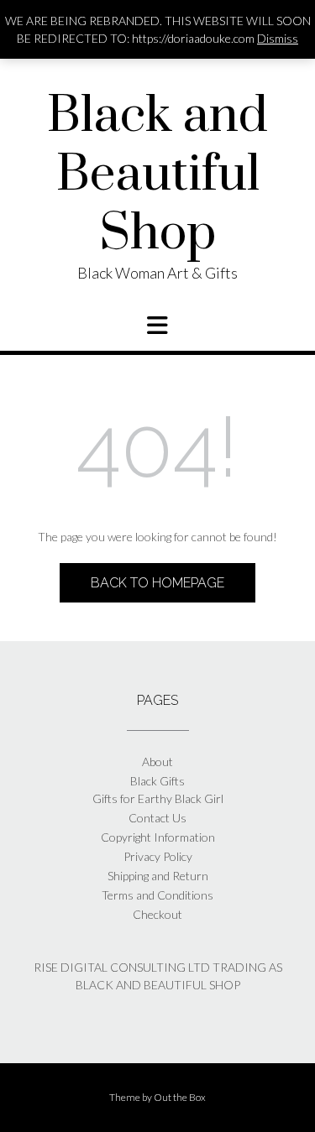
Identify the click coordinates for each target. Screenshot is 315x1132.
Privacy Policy (157, 856)
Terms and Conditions (157, 895)
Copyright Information (158, 837)
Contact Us (157, 818)
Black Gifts (157, 781)
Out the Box (180, 1097)
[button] (157, 325)
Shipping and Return (158, 876)
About (157, 761)
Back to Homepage (157, 583)
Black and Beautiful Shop (157, 175)
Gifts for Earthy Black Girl (157, 798)
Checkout (157, 914)
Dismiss (277, 38)
